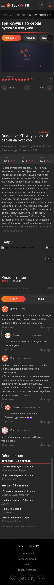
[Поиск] (42, 5)
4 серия (18, 528)
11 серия (17, 468)
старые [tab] (17, 281)
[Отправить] (49, 288)
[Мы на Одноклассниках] (31, 578)
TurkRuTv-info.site (27, 570)
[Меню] (3, 5)
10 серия (18, 493)
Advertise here (43, 132)
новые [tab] (4, 281)
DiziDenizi (6, 479)
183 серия (11, 510)
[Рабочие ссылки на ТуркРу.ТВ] (41, 578)
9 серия (15, 519)
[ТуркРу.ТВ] (18, 5)
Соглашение (27, 553)
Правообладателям (27, 559)
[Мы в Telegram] (22, 578)
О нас (27, 564)
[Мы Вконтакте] (13, 578)
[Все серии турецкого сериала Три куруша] (27, 88)
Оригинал (17, 479)
